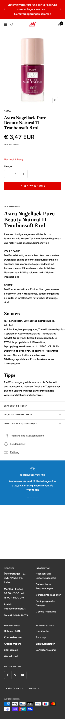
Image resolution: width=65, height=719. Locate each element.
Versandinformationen (48, 594)
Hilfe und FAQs (12, 631)
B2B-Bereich (11, 649)
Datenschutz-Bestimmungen (44, 586)
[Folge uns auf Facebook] (8, 675)
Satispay (41, 637)
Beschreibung (12, 206)
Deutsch (32, 688)
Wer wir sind (11, 656)
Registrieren (33, 546)
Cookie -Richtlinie (46, 611)
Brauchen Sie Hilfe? (15, 406)
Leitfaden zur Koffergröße (20, 424)
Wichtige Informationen (18, 415)
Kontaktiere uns (13, 637)
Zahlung (14, 452)
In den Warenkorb (32, 186)
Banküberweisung (46, 649)
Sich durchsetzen (45, 643)
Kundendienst (18, 443)
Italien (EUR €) (13, 688)
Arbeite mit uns (12, 643)
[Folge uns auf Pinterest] (15, 675)
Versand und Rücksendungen (27, 435)
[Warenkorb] (59, 24)
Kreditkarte (42, 631)
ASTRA (7, 111)
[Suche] (11, 24)
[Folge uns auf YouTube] (22, 675)
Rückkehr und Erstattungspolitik (46, 575)
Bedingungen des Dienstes (45, 603)
